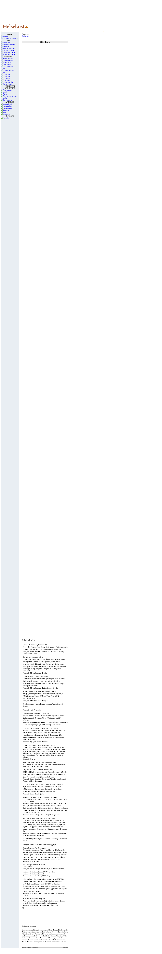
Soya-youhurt (7, 100)
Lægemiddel (7, 104)
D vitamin (6, 78)
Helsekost (6, 42)
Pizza (5, 94)
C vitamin (6, 76)
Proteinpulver (7, 64)
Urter (5, 112)
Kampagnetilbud (8, 82)
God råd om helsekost (10, 38)
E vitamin (6, 80)
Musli (5, 92)
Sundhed (6, 110)
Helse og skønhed (9, 44)
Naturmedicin (7, 106)
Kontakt (5, 118)
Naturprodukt (7, 108)
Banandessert (7, 90)
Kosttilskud (7, 62)
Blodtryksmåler (8, 60)
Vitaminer (6, 114)
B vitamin (6, 74)
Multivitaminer (8, 58)
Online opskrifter (9, 50)
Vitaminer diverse (9, 54)
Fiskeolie (6, 46)
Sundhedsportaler (9, 48)
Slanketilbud (7, 84)
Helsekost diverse (9, 52)
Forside (5, 36)
